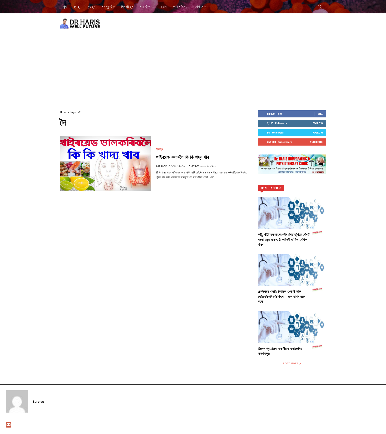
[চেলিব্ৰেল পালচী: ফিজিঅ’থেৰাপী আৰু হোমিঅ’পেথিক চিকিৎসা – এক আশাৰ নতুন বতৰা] (292, 274)
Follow (318, 123)
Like (320, 113)
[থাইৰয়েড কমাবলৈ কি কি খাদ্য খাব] (105, 163)
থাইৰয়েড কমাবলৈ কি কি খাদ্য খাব (182, 157)
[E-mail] (8, 426)
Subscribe (316, 142)
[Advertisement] (193, 68)
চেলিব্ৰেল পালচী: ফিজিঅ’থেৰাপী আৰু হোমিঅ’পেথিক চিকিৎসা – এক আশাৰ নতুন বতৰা (281, 296)
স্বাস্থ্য (159, 149)
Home (63, 112)
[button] (319, 6)
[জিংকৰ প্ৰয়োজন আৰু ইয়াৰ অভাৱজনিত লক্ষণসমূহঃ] (292, 331)
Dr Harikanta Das (170, 165)
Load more (290, 363)
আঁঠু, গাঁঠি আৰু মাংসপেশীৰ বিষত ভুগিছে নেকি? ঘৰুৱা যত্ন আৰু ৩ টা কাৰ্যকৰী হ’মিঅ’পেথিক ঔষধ (284, 239)
